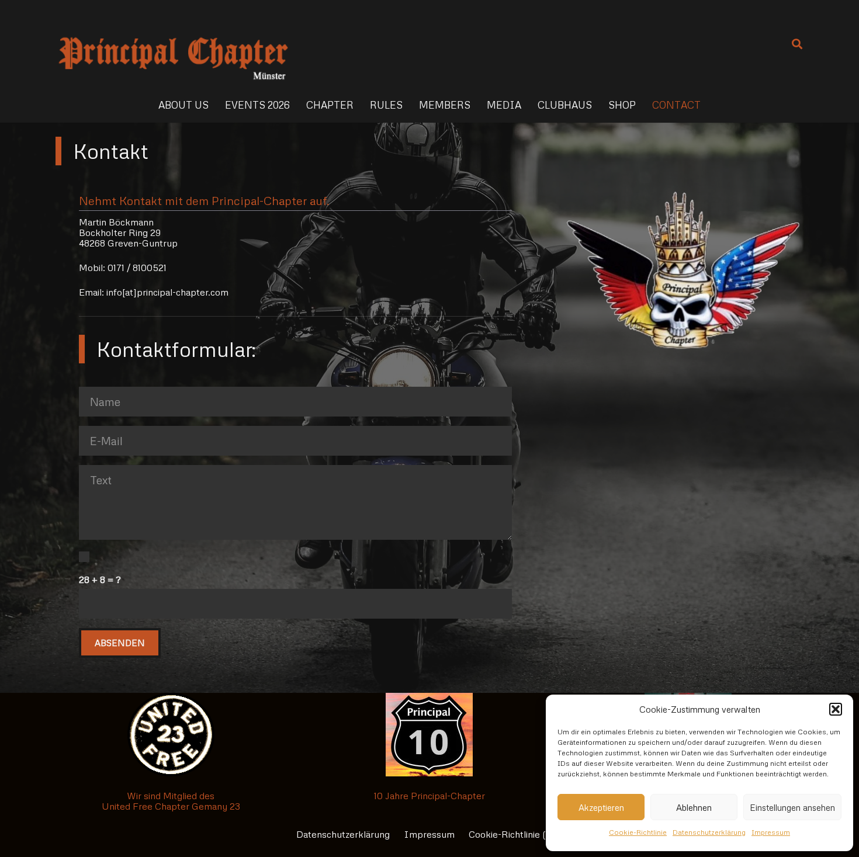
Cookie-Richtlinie (638, 832)
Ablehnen (694, 807)
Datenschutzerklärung (709, 832)
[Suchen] (797, 44)
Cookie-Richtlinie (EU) (516, 834)
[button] (835, 709)
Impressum (770, 832)
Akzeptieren (601, 807)
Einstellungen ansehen (792, 807)
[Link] (173, 44)
